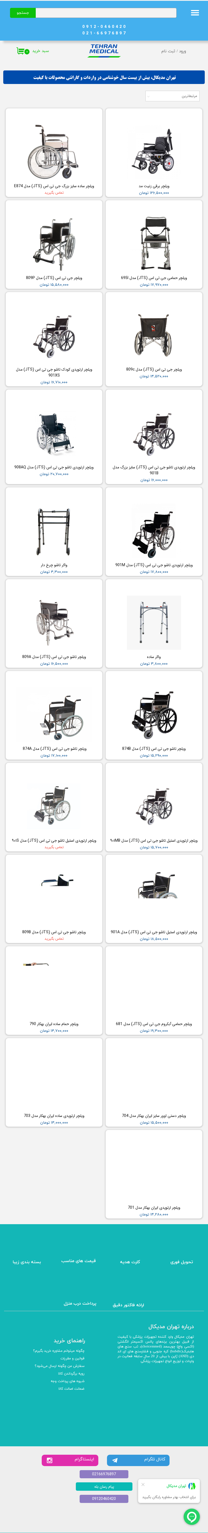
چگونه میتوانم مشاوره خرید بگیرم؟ (58, 1351)
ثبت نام (168, 51)
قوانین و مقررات (72, 1358)
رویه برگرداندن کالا (71, 1373)
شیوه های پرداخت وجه (67, 1381)
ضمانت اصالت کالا (71, 1388)
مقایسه (188, 116)
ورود (182, 51)
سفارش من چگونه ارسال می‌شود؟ (59, 1366)
